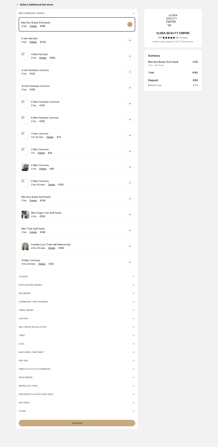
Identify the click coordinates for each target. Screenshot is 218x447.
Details (33, 26)
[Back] (17, 4)
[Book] (129, 24)
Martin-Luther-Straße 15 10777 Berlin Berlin (173, 41)
